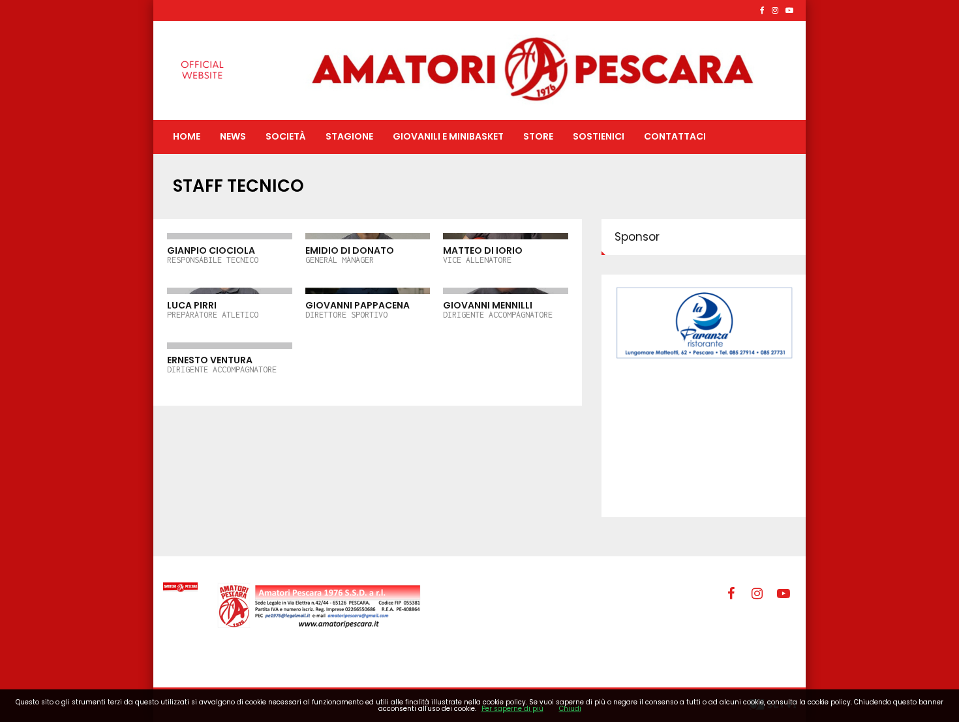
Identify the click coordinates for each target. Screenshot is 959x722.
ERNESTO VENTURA (222, 363)
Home (186, 136)
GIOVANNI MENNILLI (498, 309)
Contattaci (675, 136)
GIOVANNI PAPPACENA (357, 309)
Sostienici (598, 136)
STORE (538, 136)
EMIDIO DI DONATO (349, 254)
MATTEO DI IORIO (483, 254)
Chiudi (570, 709)
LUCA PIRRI (212, 309)
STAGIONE (349, 136)
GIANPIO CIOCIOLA (212, 254)
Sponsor (637, 237)
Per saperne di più (512, 709)
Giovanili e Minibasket (448, 136)
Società (286, 136)
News (233, 136)
